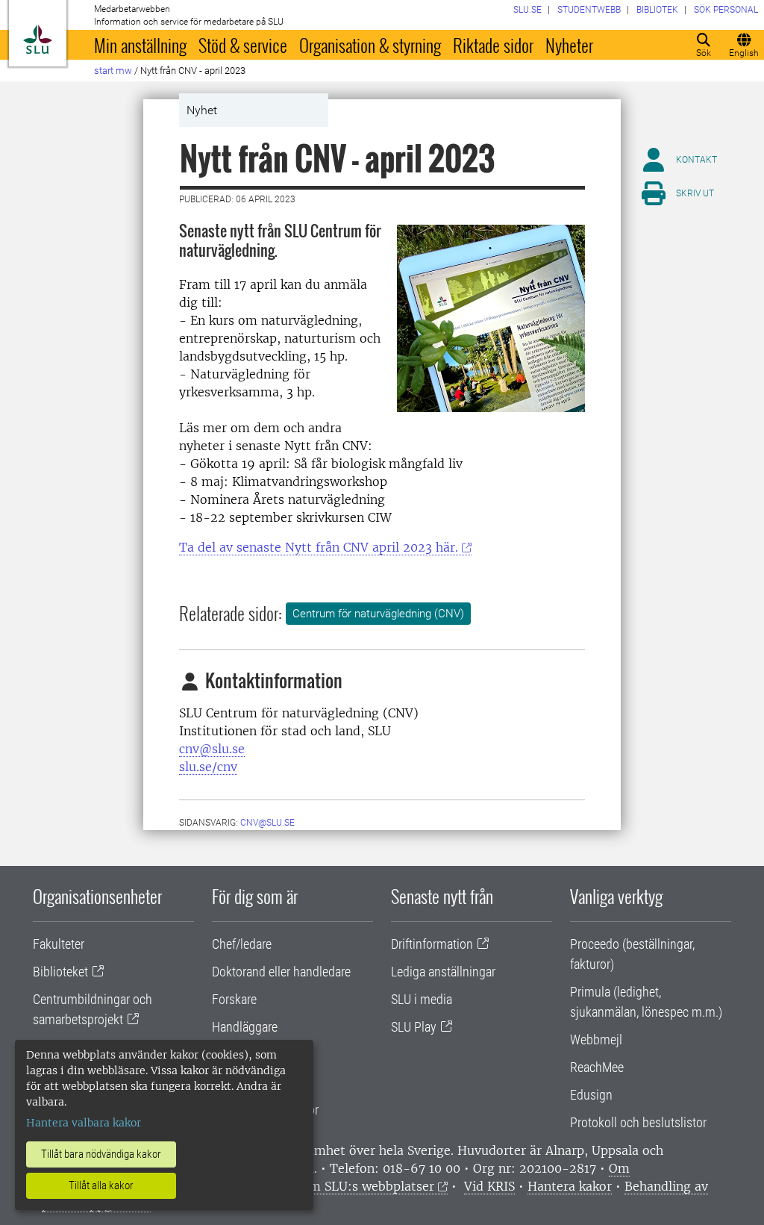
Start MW (113, 70)
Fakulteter (58, 944)
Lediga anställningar (443, 971)
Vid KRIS (489, 1186)
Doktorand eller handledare (281, 971)
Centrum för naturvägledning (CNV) (378, 613)
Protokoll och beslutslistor (638, 1122)
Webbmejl (596, 1039)
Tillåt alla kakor (101, 1185)
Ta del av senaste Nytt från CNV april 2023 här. (318, 547)
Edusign (591, 1095)
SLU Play (413, 1027)
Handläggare (245, 1027)
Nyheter (569, 44)
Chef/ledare (242, 944)
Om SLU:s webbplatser (367, 1186)
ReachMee (597, 1067)
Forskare (234, 999)
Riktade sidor (493, 44)
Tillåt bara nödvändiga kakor (101, 1154)
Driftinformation (432, 944)
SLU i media (421, 999)
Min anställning (140, 44)
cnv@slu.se (212, 748)
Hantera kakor (569, 1186)
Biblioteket (60, 971)
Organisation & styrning (370, 44)
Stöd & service (242, 44)
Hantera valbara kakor (83, 1122)
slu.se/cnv (208, 766)
